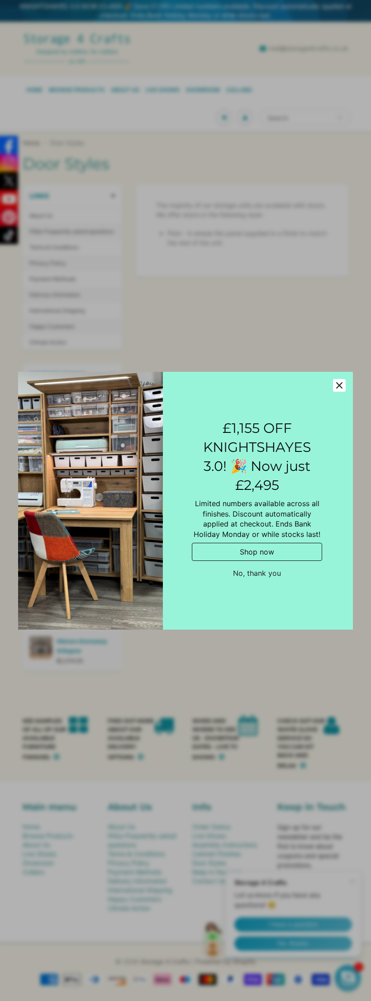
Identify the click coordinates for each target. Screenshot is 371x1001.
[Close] (339, 385)
